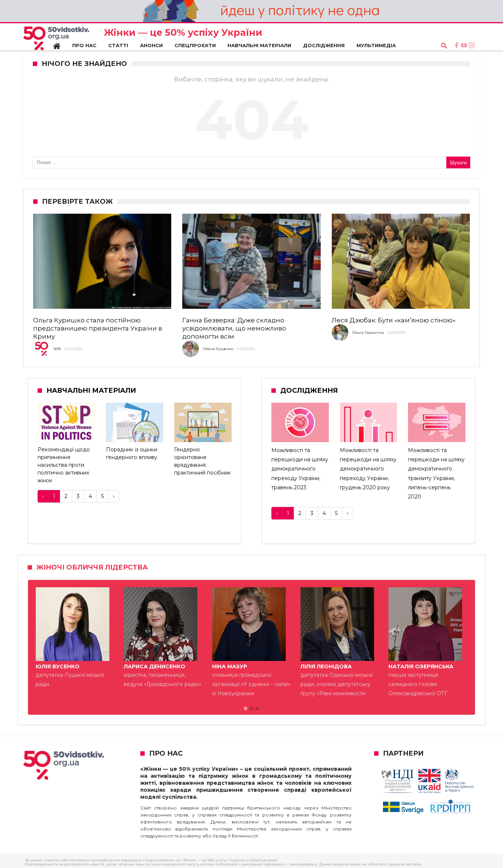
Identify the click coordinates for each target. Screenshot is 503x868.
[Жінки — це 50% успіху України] (56, 38)
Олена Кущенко (218, 348)
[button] (246, 709)
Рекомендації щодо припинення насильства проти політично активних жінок (64, 465)
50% (57, 348)
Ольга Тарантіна (368, 332)
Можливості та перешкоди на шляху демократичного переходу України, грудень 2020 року (368, 469)
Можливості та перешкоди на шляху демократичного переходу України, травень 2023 (299, 469)
